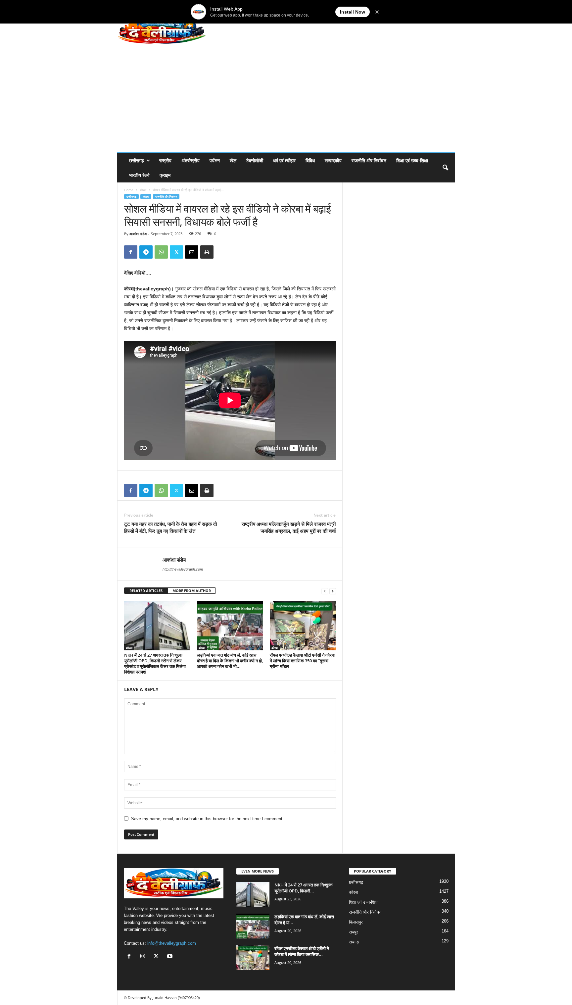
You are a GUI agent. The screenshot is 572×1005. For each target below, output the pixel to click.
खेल (233, 160)
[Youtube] (171, 956)
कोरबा (143, 189)
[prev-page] (324, 590)
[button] (445, 168)
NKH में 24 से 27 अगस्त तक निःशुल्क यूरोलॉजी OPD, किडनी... (303, 888)
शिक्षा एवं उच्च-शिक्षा (412, 160)
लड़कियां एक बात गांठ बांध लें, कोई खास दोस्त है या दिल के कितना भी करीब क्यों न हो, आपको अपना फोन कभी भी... (230, 660)
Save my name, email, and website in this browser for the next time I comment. (207, 818)
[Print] (207, 252)
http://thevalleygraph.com (183, 569)
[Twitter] (176, 252)
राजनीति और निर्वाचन (369, 160)
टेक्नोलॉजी (254, 160)
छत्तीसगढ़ (136, 160)
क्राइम (165, 175)
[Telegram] (146, 252)
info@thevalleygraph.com (171, 943)
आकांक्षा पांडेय (138, 233)
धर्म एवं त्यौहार (284, 160)
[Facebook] (130, 252)
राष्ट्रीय (165, 160)
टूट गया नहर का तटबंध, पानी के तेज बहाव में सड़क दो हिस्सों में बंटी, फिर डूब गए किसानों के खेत (170, 527)
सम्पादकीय (333, 160)
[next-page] (332, 590)
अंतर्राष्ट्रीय (190, 160)
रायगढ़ (354, 941)
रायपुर (353, 932)
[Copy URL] (222, 252)
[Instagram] (144, 956)
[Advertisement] (286, 102)
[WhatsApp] (161, 252)
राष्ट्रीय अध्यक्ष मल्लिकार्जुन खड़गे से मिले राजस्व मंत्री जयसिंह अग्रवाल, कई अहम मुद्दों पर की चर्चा (289, 527)
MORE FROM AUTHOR (191, 590)
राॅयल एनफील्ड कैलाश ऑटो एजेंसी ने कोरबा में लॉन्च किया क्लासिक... (301, 951)
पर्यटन (215, 160)
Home (128, 189)
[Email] (191, 252)
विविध (310, 160)
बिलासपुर (356, 922)
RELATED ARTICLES (146, 590)
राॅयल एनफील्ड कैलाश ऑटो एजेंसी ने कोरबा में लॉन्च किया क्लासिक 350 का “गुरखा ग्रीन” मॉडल (302, 660)
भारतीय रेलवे (139, 175)
